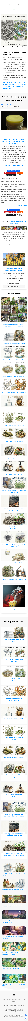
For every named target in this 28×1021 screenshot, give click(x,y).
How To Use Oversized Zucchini (14, 441)
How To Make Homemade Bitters (14, 474)
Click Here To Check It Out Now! (14, 165)
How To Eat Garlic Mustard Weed (14, 425)
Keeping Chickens (14, 610)
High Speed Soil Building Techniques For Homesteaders (14, 850)
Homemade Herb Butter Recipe (14, 563)
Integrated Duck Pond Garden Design (14, 376)
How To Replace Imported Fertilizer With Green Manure (14, 810)
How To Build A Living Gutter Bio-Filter (14, 360)
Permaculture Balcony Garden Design (14, 343)
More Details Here (22, 205)
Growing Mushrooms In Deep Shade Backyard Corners (14, 830)
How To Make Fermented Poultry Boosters (14, 392)
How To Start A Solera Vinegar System (14, 409)
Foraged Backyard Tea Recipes (14, 458)
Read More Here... (18, 244)
